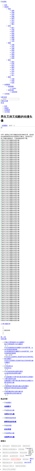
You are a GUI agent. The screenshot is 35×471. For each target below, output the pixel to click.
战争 (12, 33)
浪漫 (12, 56)
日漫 (12, 79)
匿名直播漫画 (18, 462)
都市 (12, 67)
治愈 (12, 48)
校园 (9, 43)
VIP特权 (7, 94)
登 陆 (2, 103)
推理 (12, 18)
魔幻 (12, 24)
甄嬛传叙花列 (7, 462)
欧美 (12, 82)
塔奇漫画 (21, 449)
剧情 (12, 58)
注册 (2, 97)
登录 (5, 97)
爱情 (12, 54)
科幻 (12, 22)
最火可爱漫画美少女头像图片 (13, 344)
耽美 (12, 63)
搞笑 (9, 60)
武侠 (9, 26)
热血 (9, 8)
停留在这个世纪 (8, 466)
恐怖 (12, 12)
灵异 (12, 14)
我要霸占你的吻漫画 (9, 449)
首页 (5, 5)
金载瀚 (5, 456)
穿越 (12, 39)
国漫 (9, 77)
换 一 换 (3, 337)
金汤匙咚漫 (13, 456)
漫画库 (6, 7)
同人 (12, 73)
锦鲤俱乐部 (26, 446)
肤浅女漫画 (23, 452)
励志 (12, 65)
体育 (12, 35)
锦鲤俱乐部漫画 (21, 466)
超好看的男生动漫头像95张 (13, 393)
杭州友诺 (5, 446)
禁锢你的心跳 (15, 446)
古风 (12, 41)
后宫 (12, 46)
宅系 (12, 52)
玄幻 (12, 20)
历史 (12, 69)
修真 (12, 37)
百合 (12, 71)
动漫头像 (11, 90)
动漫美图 (11, 86)
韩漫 (12, 81)
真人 (12, 75)
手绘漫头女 (7, 368)
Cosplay (13, 88)
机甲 (12, 31)
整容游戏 (25, 459)
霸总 (12, 62)
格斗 (12, 27)
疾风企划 (5, 459)
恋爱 (12, 44)
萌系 (12, 50)
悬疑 (12, 16)
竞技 (12, 29)
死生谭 (22, 456)
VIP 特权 (7, 112)
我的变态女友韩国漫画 (10, 452)
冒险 (12, 10)
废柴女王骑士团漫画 (9, 469)
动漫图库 (7, 84)
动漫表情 (14, 92)
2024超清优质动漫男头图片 (13, 373)
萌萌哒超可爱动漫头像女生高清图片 (15, 388)
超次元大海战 (15, 459)
